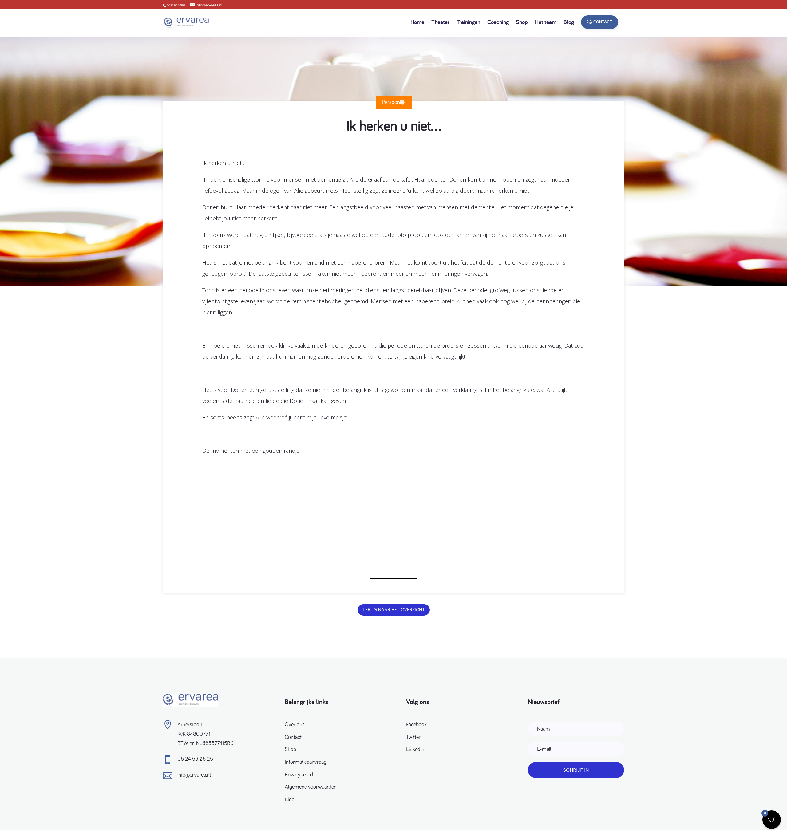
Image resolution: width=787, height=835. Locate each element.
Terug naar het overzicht (393, 609)
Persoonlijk (393, 102)
